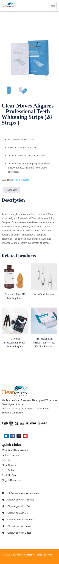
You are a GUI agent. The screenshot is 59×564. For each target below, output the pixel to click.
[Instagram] (19, 436)
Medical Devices (20, 179)
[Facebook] (12, 436)
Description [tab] (11, 190)
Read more (15, 299)
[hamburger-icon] (53, 5)
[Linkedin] (6, 436)
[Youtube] (25, 436)
